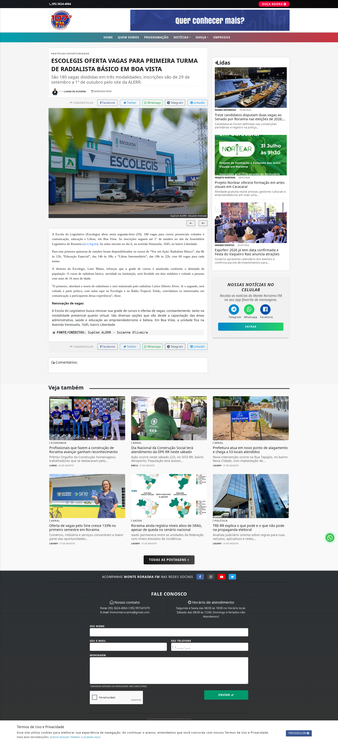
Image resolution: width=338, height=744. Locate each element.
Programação (156, 37)
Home (108, 37)
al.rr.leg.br (90, 244)
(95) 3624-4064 (117, 608)
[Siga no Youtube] (221, 577)
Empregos (221, 37)
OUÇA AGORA (273, 4)
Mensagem (98, 655)
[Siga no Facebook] (200, 577)
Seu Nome (97, 626)
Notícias (181, 37)
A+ (203, 223)
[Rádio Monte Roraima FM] (87, 20)
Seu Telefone (181, 640)
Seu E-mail (98, 640)
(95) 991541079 (140, 608)
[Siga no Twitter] (232, 577)
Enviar (224, 695)
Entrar (250, 326)
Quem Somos (128, 37)
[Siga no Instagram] (211, 577)
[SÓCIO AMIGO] (210, 20)
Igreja (201, 37)
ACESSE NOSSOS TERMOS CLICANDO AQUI (75, 737)
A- (191, 223)
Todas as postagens (168, 560)
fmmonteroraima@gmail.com (129, 612)
